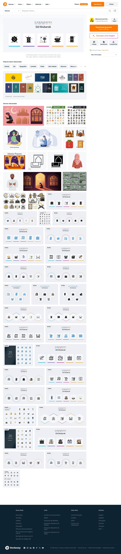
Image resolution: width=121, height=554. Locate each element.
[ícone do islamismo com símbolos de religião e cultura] (36, 201)
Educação (19, 526)
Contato (73, 518)
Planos (77, 4)
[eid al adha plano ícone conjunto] (55, 116)
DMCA (46, 518)
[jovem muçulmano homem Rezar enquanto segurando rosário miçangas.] (12, 181)
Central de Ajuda (76, 515)
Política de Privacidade (94, 548)
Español (101, 518)
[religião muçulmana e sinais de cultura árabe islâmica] (14, 201)
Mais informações (96, 55)
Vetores (10, 4)
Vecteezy (18, 518)
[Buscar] (110, 11)
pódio (42, 66)
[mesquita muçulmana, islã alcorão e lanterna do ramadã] (74, 181)
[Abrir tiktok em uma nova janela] (36, 548)
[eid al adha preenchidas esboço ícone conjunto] (76, 116)
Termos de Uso (82, 548)
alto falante (52, 66)
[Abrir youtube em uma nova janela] (43, 548)
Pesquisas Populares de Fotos (51, 528)
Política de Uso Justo (108, 548)
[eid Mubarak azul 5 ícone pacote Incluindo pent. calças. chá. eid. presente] (65, 235)
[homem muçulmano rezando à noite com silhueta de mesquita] (45, 138)
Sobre (73, 520)
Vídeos (28, 4)
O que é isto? (105, 50)
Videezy (18, 520)
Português (102, 520)
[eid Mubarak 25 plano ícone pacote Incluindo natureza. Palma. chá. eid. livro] (23, 314)
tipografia (23, 66)
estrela (7, 66)
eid (14, 66)
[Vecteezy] (5, 4)
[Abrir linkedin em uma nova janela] (30, 548)
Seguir (114, 21)
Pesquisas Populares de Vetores (51, 524)
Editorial (38, 4)
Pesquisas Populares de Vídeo (51, 533)
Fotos (20, 4)
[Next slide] (83, 66)
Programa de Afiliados (51, 520)
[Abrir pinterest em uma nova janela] (33, 548)
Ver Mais (81, 88)
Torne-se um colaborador (75, 524)
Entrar (111, 4)
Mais (47, 4)
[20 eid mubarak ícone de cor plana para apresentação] (18, 439)
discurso (63, 66)
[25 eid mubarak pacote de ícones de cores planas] (19, 416)
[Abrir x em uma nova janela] (40, 548)
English (101, 515)
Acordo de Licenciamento (52, 515)
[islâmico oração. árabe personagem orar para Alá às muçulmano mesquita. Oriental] (14, 161)
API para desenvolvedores (24, 529)
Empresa (18, 523)
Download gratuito (104, 28)
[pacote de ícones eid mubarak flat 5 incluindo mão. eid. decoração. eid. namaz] (20, 218)
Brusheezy (19, 515)
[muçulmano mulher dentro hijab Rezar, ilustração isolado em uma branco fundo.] (77, 161)
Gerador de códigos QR (23, 539)
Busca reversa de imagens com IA (24, 532)
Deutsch (101, 523)
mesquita (73, 66)
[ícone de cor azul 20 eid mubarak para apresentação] (18, 355)
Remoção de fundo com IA (24, 536)
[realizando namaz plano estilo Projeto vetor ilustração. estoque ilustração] (14, 138)
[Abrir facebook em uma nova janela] (24, 548)
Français (101, 526)
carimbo (33, 66)
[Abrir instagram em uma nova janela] (27, 548)
